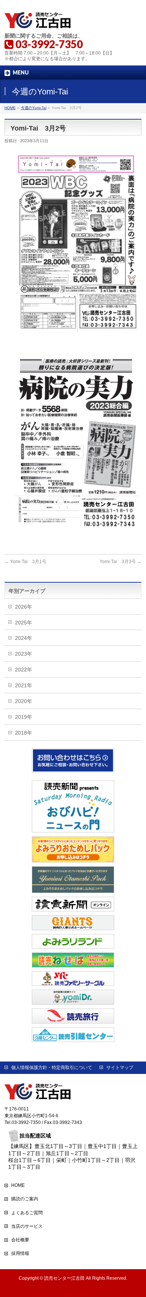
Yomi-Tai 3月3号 (121, 561)
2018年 (23, 733)
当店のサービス (27, 1226)
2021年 (23, 685)
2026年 (23, 607)
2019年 (23, 717)
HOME (18, 1185)
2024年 (23, 638)
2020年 (23, 701)
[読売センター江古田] (38, 21)
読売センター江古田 (64, 1278)
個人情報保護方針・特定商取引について (51, 1067)
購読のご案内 (24, 1198)
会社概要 (20, 1239)
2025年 (23, 623)
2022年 (23, 670)
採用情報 (20, 1253)
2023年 (23, 654)
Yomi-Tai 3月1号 (25, 561)
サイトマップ (119, 1067)
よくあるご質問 (27, 1212)
